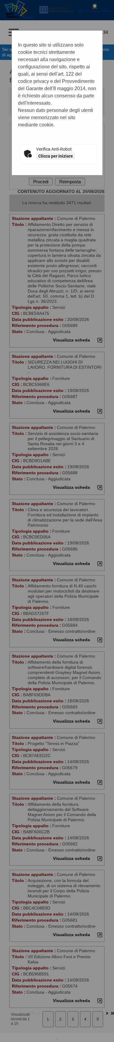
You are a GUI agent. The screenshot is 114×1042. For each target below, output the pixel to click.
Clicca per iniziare (55, 156)
